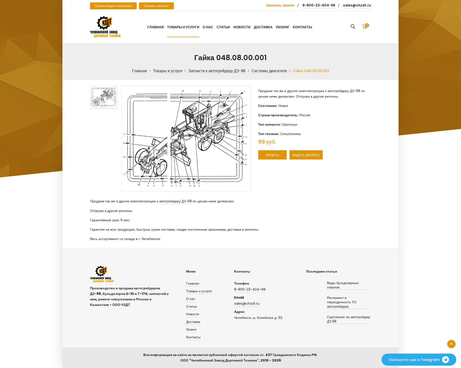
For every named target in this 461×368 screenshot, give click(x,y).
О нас (208, 27)
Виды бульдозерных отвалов (343, 285)
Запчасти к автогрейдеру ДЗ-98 (217, 71)
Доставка (263, 27)
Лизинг (283, 27)
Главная (155, 27)
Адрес (239, 311)
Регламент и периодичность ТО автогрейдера (341, 302)
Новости (241, 27)
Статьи (223, 27)
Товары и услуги (183, 27)
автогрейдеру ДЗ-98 (175, 201)
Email (239, 297)
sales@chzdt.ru (357, 5)
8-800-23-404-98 (319, 5)
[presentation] (104, 97)
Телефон (241, 283)
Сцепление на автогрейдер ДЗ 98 (348, 319)
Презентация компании (113, 5)
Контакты (302, 27)
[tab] (103, 97)
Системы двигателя (269, 71)
